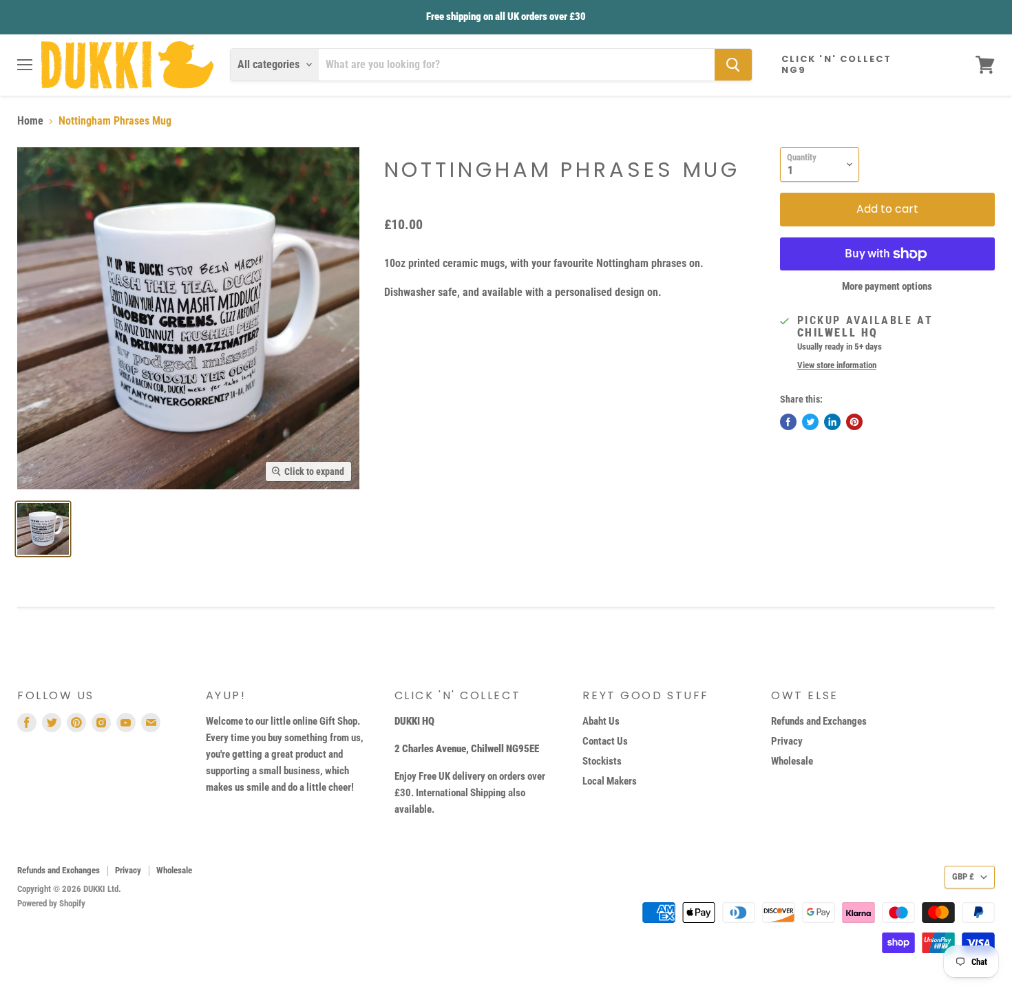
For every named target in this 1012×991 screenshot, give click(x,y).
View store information (836, 365)
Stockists (602, 761)
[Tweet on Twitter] (810, 422)
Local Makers (609, 781)
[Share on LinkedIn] (832, 422)
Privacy (787, 741)
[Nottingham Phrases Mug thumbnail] (43, 529)
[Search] (733, 65)
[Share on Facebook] (788, 422)
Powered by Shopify (51, 903)
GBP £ (963, 876)
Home (30, 121)
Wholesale (792, 761)
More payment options (887, 286)
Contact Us (605, 741)
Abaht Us (601, 721)
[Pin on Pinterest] (854, 422)
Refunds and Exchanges (819, 721)
